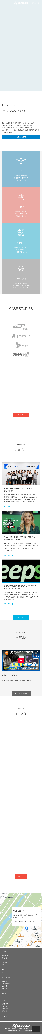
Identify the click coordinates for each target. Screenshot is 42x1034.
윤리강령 (4, 958)
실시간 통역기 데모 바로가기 (21, 747)
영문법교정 (5, 1009)
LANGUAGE (35, 3)
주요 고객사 (5, 988)
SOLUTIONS (6, 977)
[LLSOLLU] (21, 2)
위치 (3, 972)
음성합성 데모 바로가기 (21, 828)
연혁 (3, 965)
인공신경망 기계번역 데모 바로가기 (21, 767)
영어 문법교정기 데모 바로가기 (21, 787)
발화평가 (4, 1011)
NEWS (4, 993)
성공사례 (4, 986)
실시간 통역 (5, 1004)
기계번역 (4, 1006)
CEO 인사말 (5, 956)
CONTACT (5, 1016)
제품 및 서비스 (6, 983)
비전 (3, 960)
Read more (7, 506)
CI (2, 967)
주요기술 (4, 981)
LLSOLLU (5, 952)
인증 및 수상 (5, 963)
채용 (3, 970)
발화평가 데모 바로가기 (21, 808)
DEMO (4, 1000)
